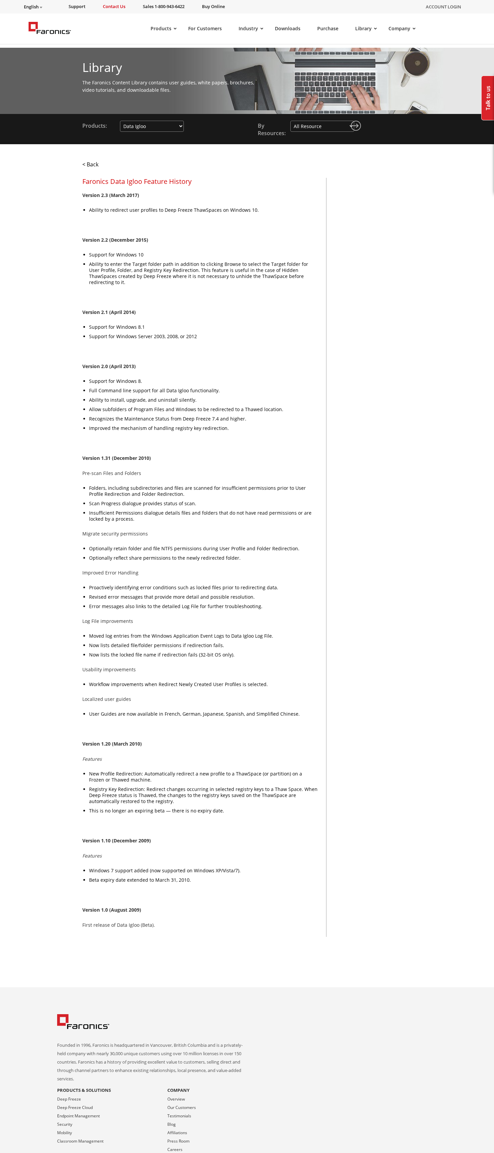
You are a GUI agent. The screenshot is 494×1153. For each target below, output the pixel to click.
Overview (176, 1099)
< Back (90, 164)
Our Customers (181, 1107)
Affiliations (177, 1133)
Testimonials (179, 1116)
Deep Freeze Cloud (75, 1107)
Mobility (64, 1133)
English (32, 7)
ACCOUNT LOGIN (443, 7)
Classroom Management (80, 1141)
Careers (174, 1149)
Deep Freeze (69, 1099)
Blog (171, 1124)
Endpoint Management (78, 1116)
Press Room (178, 1141)
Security (64, 1124)
